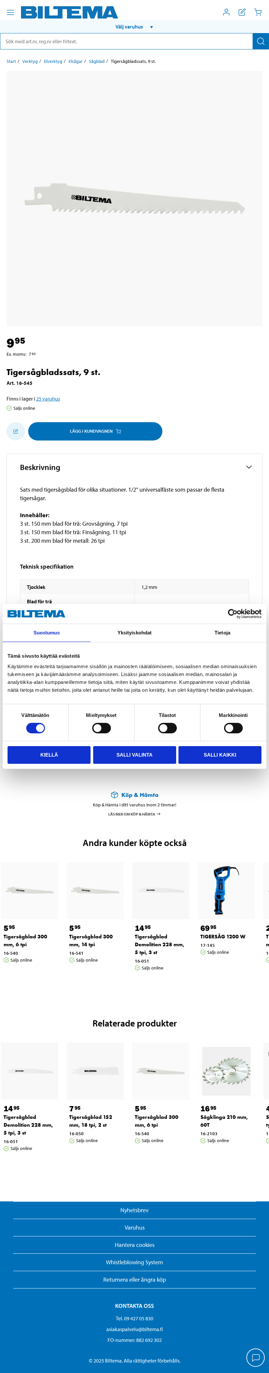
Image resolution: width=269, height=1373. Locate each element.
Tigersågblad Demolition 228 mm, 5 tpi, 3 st (159, 944)
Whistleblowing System (134, 1262)
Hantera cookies (135, 1245)
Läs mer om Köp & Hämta (131, 813)
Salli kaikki (220, 755)
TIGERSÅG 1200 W (222, 936)
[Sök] (261, 41)
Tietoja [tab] (222, 632)
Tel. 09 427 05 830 (134, 1318)
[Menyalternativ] (10, 12)
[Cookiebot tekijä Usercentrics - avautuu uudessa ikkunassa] (232, 614)
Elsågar (76, 61)
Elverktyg (53, 61)
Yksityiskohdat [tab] (134, 632)
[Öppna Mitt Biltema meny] (226, 12)
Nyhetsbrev (134, 1210)
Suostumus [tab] (46, 632)
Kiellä (49, 755)
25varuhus (48, 398)
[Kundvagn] (258, 12)
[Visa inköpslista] (242, 12)
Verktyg (30, 61)
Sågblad (97, 61)
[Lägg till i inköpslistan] (16, 431)
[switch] (101, 728)
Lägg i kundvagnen (91, 431)
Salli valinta (134, 755)
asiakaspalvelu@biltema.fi (134, 1329)
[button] (134, 26)
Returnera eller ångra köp (134, 1279)
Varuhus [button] (135, 1227)
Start (11, 61)
